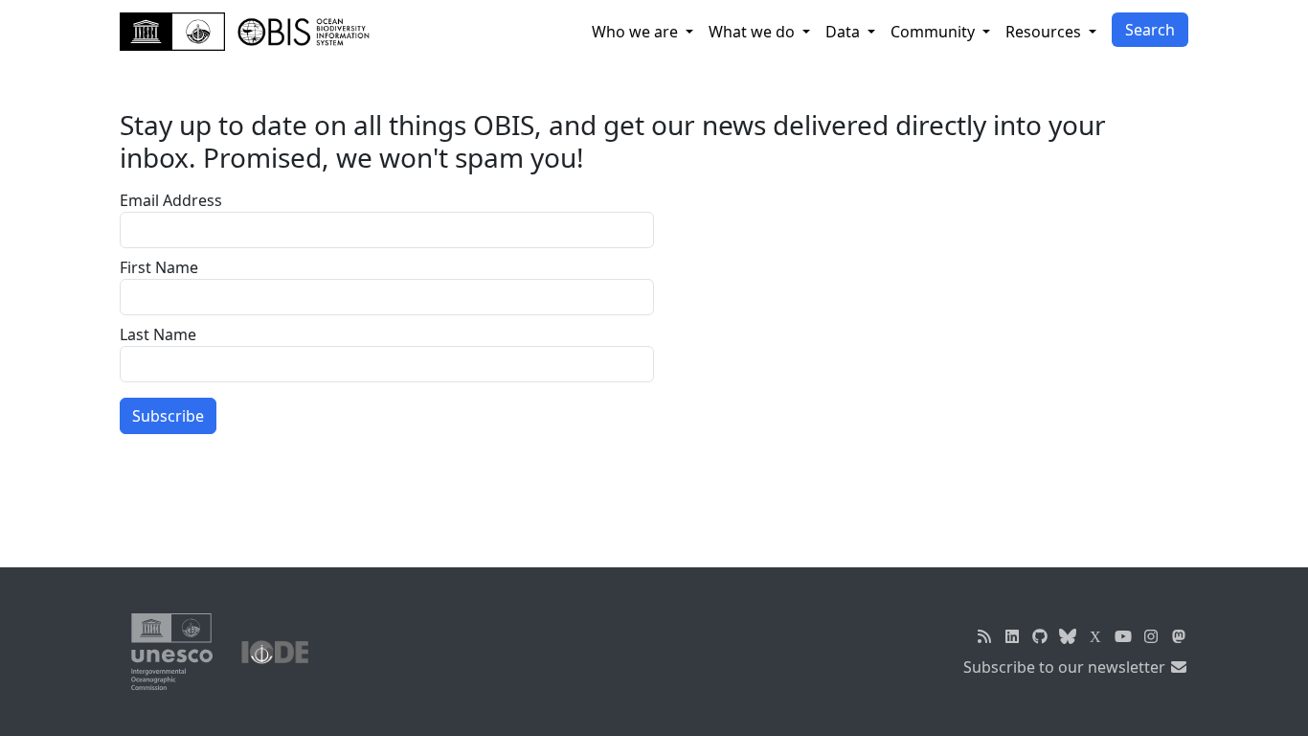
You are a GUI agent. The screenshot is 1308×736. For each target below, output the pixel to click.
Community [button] (935, 31)
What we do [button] (754, 31)
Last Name (158, 334)
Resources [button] (1045, 31)
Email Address (171, 200)
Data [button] (844, 31)
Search (1150, 29)
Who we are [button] (637, 31)
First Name (159, 267)
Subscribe (168, 415)
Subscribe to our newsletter (1066, 667)
